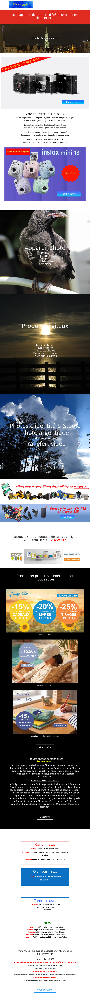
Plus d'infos (45, 747)
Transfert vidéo (45, 443)
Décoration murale (45, 353)
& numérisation (45, 438)
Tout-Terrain (45, 261)
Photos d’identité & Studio (45, 426)
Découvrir (45, 816)
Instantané (45, 264)
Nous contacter (45, 989)
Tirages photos (45, 345)
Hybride (45, 256)
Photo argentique (45, 433)
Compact (45, 258)
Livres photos (45, 348)
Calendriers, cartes (45, 356)
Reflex (45, 253)
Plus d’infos (55, 848)
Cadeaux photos (45, 350)
